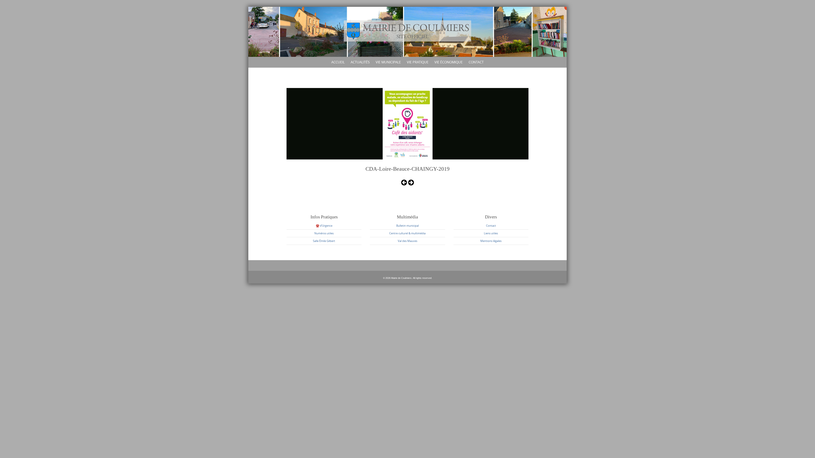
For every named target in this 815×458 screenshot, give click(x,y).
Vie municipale (388, 62)
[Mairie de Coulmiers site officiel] (407, 31)
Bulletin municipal (407, 226)
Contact (476, 62)
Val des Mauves (407, 241)
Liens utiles (491, 233)
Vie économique (448, 62)
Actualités (360, 62)
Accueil (338, 62)
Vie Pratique (418, 62)
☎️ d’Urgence (324, 226)
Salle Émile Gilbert (324, 241)
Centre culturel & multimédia (407, 233)
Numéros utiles (324, 233)
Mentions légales (491, 241)
